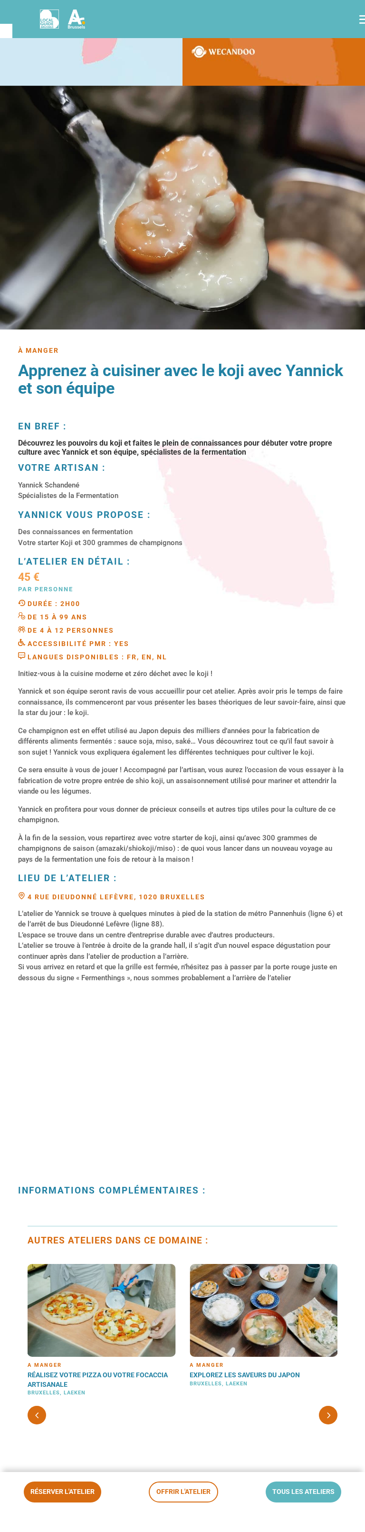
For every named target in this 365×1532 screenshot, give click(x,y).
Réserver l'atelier (62, 1491)
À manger (45, 1365)
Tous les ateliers (303, 1491)
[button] (328, 1415)
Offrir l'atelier (183, 1491)
